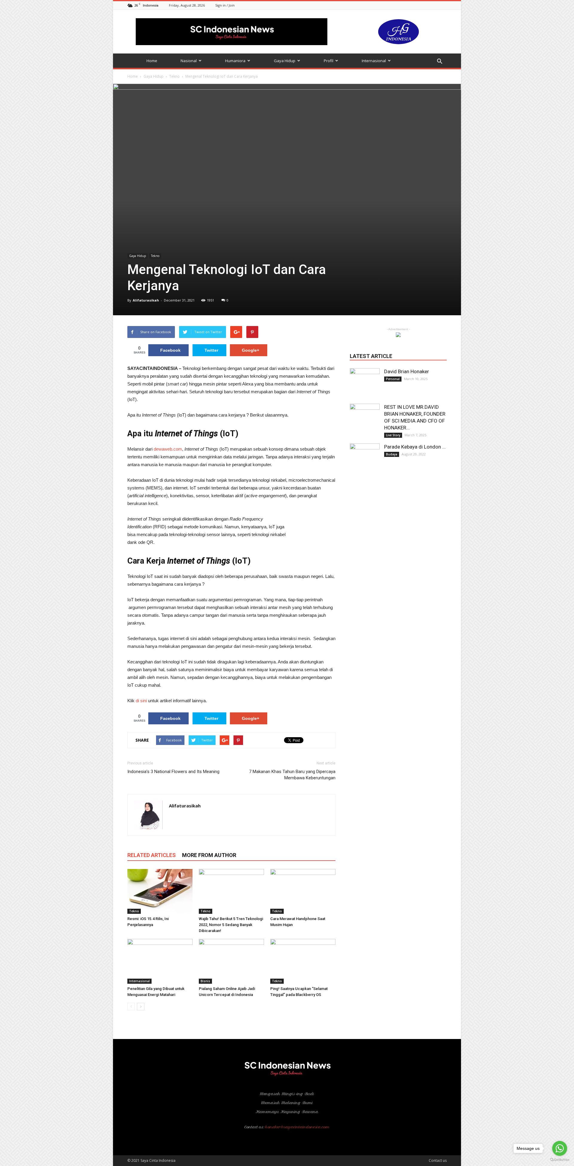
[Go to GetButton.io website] (559, 1160)
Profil (328, 60)
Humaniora (235, 60)
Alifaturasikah (146, 300)
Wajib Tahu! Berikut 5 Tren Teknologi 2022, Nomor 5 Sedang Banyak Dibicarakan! (231, 924)
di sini (141, 700)
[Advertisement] (313, 540)
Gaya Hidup (284, 60)
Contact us (438, 1160)
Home (151, 60)
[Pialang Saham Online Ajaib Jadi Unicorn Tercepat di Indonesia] (231, 961)
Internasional (374, 60)
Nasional (189, 60)
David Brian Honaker (406, 371)
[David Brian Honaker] (365, 383)
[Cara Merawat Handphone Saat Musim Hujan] (302, 891)
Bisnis (205, 981)
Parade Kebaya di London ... (415, 447)
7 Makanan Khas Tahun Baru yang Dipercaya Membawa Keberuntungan (292, 775)
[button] (439, 61)
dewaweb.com (168, 449)
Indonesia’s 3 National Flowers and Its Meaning (173, 771)
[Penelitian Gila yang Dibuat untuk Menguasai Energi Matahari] (160, 961)
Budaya (391, 454)
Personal (393, 379)
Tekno (174, 76)
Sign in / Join (225, 5)
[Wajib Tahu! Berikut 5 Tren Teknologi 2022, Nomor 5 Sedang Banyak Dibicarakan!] (231, 891)
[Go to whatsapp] (559, 1148)
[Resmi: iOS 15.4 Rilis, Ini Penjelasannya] (160, 891)
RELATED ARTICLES (151, 855)
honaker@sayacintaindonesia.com (297, 1127)
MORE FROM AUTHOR (209, 855)
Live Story (393, 435)
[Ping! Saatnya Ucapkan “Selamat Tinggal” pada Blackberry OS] (302, 961)
